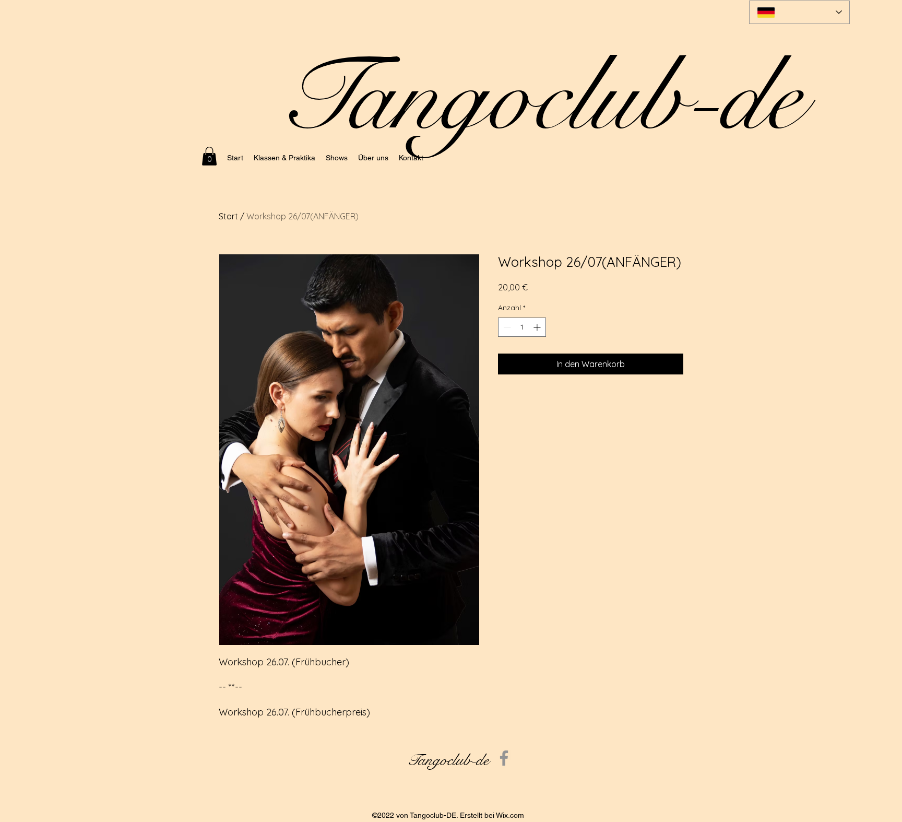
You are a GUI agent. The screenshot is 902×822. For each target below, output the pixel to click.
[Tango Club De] (504, 758)
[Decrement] (506, 327)
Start (228, 216)
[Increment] (537, 327)
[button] (209, 156)
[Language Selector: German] (799, 12)
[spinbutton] (522, 327)
